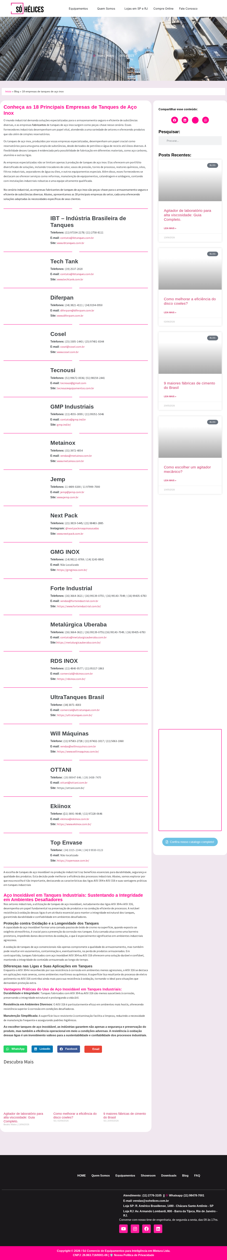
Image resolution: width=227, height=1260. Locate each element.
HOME (81, 1175)
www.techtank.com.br (70, 279)
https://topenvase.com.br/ (73, 860)
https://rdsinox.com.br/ (71, 679)
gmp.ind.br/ (64, 424)
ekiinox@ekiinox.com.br (74, 819)
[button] (15, 1049)
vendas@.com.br (78, 746)
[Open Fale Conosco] (199, 8)
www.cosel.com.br (68, 352)
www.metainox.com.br (70, 461)
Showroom (148, 1175)
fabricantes (39, 125)
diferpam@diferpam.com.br (77, 310)
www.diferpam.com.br (70, 315)
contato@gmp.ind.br (73, 419)
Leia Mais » (170, 228)
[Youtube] (123, 1228)
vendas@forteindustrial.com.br (79, 601)
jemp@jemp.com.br (72, 492)
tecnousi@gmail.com (73, 383)
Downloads (168, 1175)
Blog (16, 91)
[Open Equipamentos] (90, 8)
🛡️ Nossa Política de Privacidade (132, 1255)
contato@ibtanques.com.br (77, 238)
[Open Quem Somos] (117, 8)
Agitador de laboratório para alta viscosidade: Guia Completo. (23, 1117)
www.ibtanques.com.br (70, 243)
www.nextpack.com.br (70, 533)
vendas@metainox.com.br (76, 455)
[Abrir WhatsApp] (218, 1251)
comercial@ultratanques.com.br (80, 710)
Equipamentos (125, 1175)
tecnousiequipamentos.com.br (75, 388)
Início (8, 91)
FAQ (197, 1175)
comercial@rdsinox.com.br (76, 673)
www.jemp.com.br (67, 497)
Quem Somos (101, 1175)
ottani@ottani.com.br (73, 782)
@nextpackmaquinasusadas (82, 528)
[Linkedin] (158, 1228)
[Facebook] (146, 1228)
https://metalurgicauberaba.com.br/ (78, 642)
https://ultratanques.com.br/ (74, 715)
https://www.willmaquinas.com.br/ (78, 751)
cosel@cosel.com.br (72, 346)
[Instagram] (135, 1228)
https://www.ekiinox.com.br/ (74, 824)
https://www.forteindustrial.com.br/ (79, 606)
